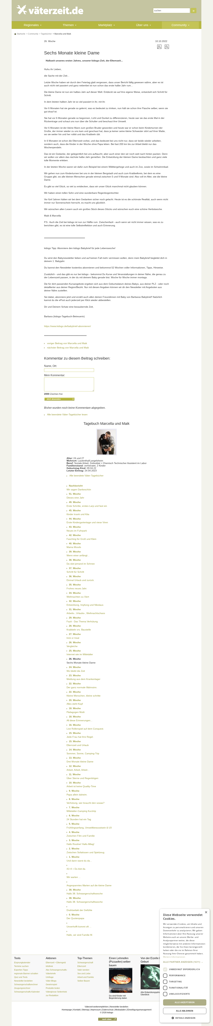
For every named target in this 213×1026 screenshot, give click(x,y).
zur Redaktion (52, 995)
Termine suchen (21, 966)
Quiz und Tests (20, 977)
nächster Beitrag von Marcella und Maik (68, 347)
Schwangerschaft (85, 962)
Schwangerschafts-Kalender (27, 992)
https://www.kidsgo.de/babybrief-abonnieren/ (67, 326)
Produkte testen (53, 988)
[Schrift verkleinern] (167, 46)
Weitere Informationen (174, 956)
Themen (68, 25)
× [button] (206, 912)
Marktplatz (105, 25)
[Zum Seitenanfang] (107, 1019)
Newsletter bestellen (23, 981)
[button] (184, 961)
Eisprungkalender (22, 962)
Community (179, 25)
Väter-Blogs (51, 981)
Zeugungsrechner (22, 988)
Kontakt (76, 1010)
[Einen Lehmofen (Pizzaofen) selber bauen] (122, 980)
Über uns (142, 25)
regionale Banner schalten (26, 973)
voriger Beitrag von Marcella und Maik (67, 343)
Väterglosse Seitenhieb (56, 992)
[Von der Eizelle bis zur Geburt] (154, 976)
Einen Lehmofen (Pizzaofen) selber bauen (119, 962)
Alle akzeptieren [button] (185, 1002)
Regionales (31, 25)
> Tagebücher (45, 34)
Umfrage (50, 977)
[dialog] (185, 966)
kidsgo (110, 1012)
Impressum (96, 1010)
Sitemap (85, 1010)
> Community (32, 34)
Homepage (67, 1010)
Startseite (20, 34)
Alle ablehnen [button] (184, 1010)
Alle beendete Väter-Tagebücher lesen (67, 414)
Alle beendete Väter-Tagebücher (86, 475)
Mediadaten (120, 1010)
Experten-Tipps (21, 970)
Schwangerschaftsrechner (26, 984)
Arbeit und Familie (85, 977)
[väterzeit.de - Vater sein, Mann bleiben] (53, 9)
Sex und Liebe (84, 973)
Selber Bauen (83, 981)
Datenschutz (107, 1010)
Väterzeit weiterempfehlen (96, 1007)
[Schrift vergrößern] (159, 46)
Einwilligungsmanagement (139, 1010)
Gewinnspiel (51, 984)
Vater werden (83, 970)
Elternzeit (81, 966)
